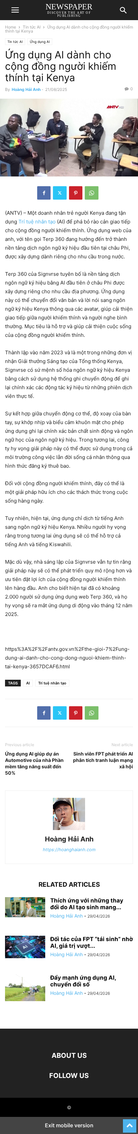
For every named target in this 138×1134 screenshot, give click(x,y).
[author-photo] (69, 830)
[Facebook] (44, 193)
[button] (15, 10)
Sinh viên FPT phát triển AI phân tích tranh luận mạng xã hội (103, 760)
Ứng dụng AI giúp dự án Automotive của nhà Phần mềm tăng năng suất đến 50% (34, 763)
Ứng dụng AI (40, 42)
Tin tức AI (32, 27)
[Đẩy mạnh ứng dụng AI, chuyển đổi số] (25, 987)
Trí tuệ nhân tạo (37, 221)
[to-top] (129, 1123)
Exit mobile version (69, 1125)
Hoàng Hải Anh (26, 89)
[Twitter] (60, 193)
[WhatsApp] (91, 193)
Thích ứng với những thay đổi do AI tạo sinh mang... (86, 904)
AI (28, 683)
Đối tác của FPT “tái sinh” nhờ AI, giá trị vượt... (91, 942)
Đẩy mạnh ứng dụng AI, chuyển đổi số (83, 981)
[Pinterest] (75, 193)
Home (10, 27)
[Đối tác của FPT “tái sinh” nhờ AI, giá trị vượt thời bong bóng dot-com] (25, 947)
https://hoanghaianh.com (69, 849)
